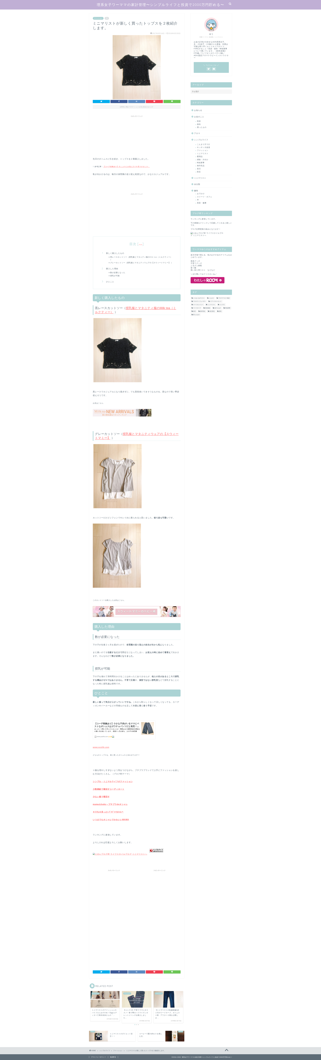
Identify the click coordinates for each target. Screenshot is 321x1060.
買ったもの (201, 127)
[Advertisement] (137, 135)
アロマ (197, 133)
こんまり (211, 298)
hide (140, 244)
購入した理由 (112, 268)
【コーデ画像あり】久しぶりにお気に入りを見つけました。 (126, 166)
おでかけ (201, 194)
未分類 (197, 184)
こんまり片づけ (203, 144)
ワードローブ (197, 308)
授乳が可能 (115, 276)
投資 (199, 121)
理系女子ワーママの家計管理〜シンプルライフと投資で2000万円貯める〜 (160, 5)
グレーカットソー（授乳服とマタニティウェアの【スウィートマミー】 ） (141, 263)
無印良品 (201, 166)
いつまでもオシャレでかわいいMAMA (111, 820)
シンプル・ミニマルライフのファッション (113, 781)
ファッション (98, 18)
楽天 (194, 311)
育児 (199, 169)
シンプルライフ (201, 140)
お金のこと (199, 117)
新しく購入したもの (115, 253)
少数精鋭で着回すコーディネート (108, 789)
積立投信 (212, 311)
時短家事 (201, 163)
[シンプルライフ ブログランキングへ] (156, 854)
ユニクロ (222, 304)
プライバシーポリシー (98, 1057)
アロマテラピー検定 (224, 298)
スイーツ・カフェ (204, 197)
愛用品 (200, 156)
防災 (199, 172)
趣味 (196, 191)
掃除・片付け (202, 160)
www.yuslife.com (101, 747)
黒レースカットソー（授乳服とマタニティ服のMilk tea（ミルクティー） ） (141, 258)
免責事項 (113, 1057)
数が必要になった (117, 272)
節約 (199, 124)
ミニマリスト (202, 153)
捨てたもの (218, 308)
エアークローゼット (215, 301)
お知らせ (198, 110)
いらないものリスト (199, 298)
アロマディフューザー (199, 301)
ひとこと (110, 281)
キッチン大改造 (203, 147)
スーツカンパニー (198, 304)
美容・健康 (201, 203)
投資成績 (207, 308)
